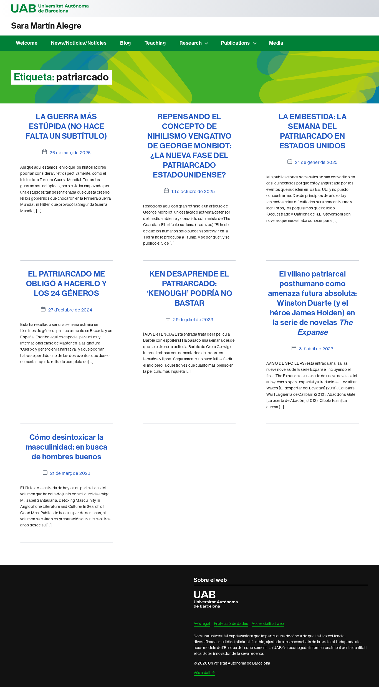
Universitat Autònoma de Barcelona (50, 8)
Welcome (26, 43)
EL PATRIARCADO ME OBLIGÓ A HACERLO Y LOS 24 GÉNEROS (66, 283)
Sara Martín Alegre (46, 26)
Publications (235, 43)
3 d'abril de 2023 (316, 348)
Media (276, 43)
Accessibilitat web (268, 623)
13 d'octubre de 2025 (193, 191)
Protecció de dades (231, 623)
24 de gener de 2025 (316, 162)
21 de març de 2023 (70, 473)
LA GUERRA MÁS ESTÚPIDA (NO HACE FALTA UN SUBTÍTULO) (66, 126)
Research (191, 43)
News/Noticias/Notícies (79, 43)
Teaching (155, 43)
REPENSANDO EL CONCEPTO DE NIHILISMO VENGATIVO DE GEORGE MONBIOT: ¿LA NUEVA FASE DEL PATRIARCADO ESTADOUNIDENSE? (189, 145)
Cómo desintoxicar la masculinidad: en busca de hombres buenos (67, 447)
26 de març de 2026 (70, 152)
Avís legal (202, 623)
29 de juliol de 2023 (193, 319)
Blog (125, 43)
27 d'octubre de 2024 (70, 310)
